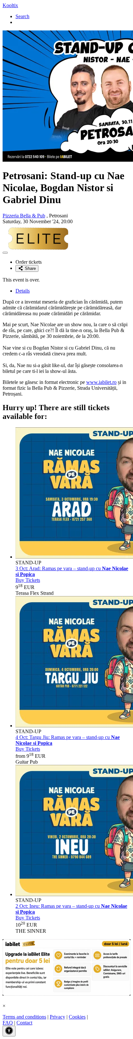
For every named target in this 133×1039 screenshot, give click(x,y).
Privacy (57, 1017)
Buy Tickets (27, 580)
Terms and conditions (24, 1017)
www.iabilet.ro (101, 382)
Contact (24, 1022)
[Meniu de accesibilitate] (9, 1031)
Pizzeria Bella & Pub (24, 215)
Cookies (77, 1017)
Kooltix (10, 5)
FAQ (8, 1022)
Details (22, 291)
